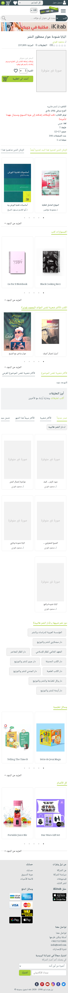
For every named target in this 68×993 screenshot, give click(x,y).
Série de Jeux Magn (50, 760)
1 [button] (43, 217)
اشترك (25, 973)
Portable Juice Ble (17, 835)
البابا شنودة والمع (50, 604)
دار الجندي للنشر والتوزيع (25, 671)
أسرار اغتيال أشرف (50, 354)
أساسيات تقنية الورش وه (17, 205)
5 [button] (24, 217)
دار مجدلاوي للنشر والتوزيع (49, 642)
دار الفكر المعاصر (18, 652)
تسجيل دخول (57, 2)
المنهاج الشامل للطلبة (50, 205)
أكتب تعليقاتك (57, 398)
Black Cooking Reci (50, 284)
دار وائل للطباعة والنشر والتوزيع (47, 681)
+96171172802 (58, 941)
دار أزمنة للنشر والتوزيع (51, 691)
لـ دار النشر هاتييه (56, 427)
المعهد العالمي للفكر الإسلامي (49, 652)
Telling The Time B (17, 760)
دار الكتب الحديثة (54, 661)
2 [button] (39, 217)
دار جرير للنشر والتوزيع (25, 661)
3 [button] (34, 217)
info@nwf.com (58, 945)
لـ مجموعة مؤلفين (50, 210)
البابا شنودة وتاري (17, 543)
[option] (50, 185)
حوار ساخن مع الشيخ (17, 354)
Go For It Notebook (17, 284)
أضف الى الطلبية (20, 79)
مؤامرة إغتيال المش (17, 482)
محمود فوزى (28, 308)
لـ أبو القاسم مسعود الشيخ (17, 210)
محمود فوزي (58, 42)
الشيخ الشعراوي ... (50, 543)
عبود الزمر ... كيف (50, 482)
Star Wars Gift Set (50, 835)
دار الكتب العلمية (54, 671)
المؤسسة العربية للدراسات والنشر (47, 632)
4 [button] (29, 217)
